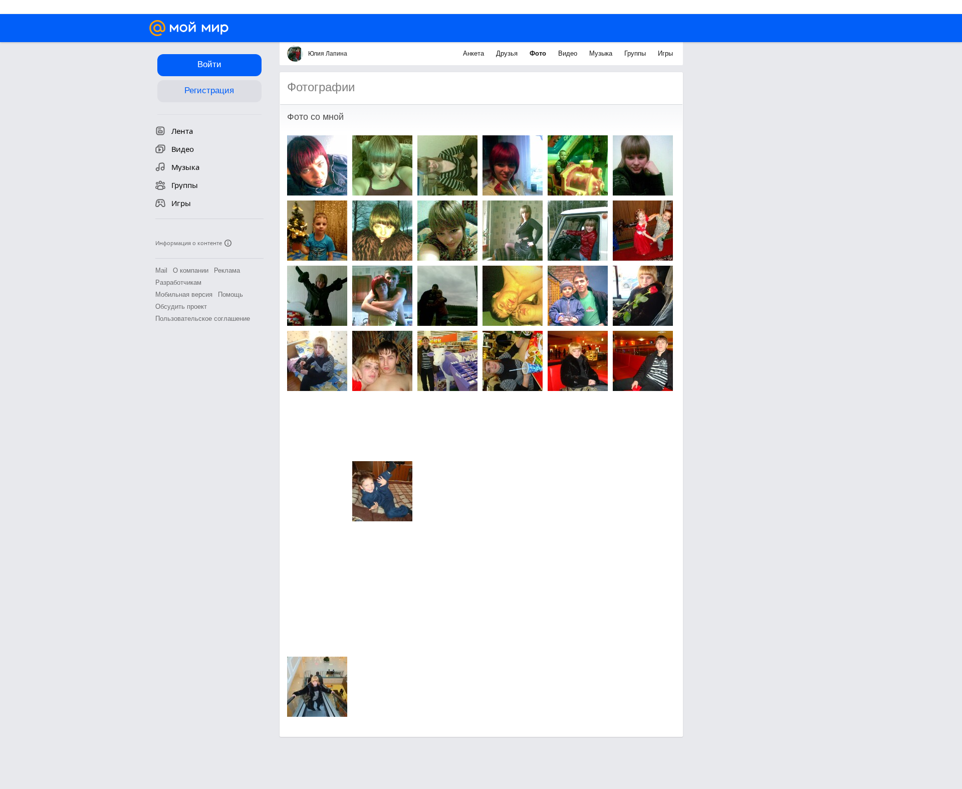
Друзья (508, 53)
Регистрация (209, 90)
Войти (209, 64)
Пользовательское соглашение (202, 318)
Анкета (474, 53)
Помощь (230, 294)
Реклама (227, 270)
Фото (539, 53)
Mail (161, 270)
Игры (665, 53)
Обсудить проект (181, 306)
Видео (568, 53)
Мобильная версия (183, 294)
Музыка (601, 53)
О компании (190, 270)
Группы (636, 53)
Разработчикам (178, 282)
